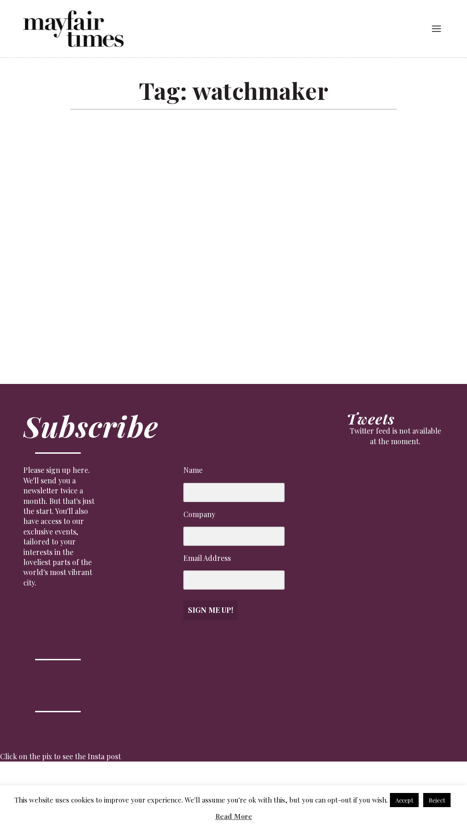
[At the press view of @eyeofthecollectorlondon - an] (145, 783)
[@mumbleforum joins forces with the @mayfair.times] (204, 783)
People (102, 325)
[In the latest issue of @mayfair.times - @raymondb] (380, 783)
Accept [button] (404, 800)
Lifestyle (75, 325)
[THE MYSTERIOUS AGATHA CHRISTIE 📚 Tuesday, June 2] (262, 783)
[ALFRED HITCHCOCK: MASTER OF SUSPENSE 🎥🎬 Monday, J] (28, 783)
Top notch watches (64, 312)
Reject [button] (437, 800)
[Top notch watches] (166, 213)
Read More (233, 816)
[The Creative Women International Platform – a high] (321, 783)
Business (45, 325)
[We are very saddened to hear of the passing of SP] (87, 783)
